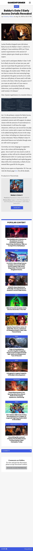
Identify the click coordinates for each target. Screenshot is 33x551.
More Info (17, 208)
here (16, 171)
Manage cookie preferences (16, 468)
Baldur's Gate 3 (16, 195)
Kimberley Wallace (8, 16)
